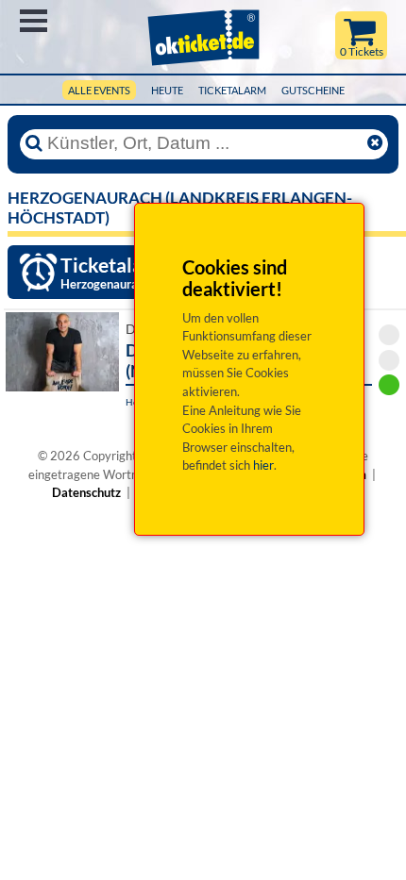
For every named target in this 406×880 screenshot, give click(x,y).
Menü (33, 21)
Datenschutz (86, 492)
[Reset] (375, 143)
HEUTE (167, 90)
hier (263, 465)
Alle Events (99, 90)
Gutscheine (313, 90)
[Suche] (34, 143)
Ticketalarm (232, 90)
